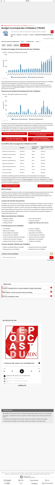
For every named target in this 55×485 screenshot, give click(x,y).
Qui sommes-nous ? (5, 472)
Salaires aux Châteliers (9, 230)
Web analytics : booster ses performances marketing (17, 292)
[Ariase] (34, 483)
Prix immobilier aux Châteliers (10, 232)
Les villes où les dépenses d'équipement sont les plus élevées (41, 139)
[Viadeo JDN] (21, 483)
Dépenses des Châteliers (11, 185)
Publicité (22, 472)
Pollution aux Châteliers (35, 241)
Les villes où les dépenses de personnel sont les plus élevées (41, 134)
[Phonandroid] (47, 483)
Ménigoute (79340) (8, 218)
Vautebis (31, 34)
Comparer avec (30, 41)
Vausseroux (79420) (34, 220)
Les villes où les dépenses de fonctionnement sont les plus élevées (14, 139)
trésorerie (42, 179)
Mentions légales (28, 474)
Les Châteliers (24, 25)
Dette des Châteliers (45, 185)
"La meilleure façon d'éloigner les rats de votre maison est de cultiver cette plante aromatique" (25, 419)
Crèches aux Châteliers (35, 230)
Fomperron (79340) (8, 220)
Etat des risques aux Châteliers (37, 235)
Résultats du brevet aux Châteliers (38, 247)
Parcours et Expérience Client (11, 296)
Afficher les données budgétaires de (10, 41)
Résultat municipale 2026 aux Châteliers (13, 247)
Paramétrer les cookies (49, 472)
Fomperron (25, 34)
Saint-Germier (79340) (35, 218)
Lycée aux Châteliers (34, 228)
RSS (18, 474)
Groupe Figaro (36, 474)
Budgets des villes (8, 25)
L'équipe (12, 472)
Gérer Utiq (7, 474)
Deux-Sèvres (17, 25)
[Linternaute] (34, 480)
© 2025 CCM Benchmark (45, 474)
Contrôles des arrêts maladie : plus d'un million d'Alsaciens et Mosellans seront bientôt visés (24, 421)
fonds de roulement (27, 179)
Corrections (22, 474)
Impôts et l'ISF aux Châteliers (10, 235)
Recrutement (31, 472)
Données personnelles (39, 472)
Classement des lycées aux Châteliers (13, 241)
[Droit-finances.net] (47, 480)
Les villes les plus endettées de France (15, 133)
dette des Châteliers (19, 86)
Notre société (17, 472)
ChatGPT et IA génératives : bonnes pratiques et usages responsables (22, 288)
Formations (7, 284)
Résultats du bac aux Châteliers (11, 249)
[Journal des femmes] (7, 480)
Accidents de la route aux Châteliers (12, 239)
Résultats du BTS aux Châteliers (37, 249)
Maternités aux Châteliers (35, 232)
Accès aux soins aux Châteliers (37, 237)
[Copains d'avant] (7, 483)
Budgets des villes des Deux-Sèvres (38, 222)
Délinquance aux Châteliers (36, 239)
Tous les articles (13, 474)
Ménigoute (19, 34)
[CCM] (21, 480)
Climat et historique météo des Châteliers (14, 237)
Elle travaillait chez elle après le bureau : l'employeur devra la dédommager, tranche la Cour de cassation (27, 413)
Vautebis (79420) (7, 222)
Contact (26, 472)
